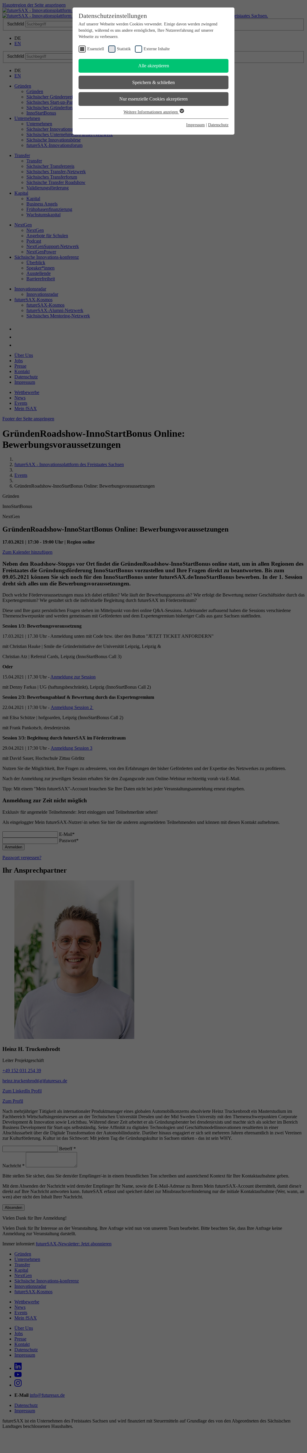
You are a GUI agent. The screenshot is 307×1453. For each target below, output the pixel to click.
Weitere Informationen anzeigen (151, 112)
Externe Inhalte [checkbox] (157, 49)
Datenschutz (218, 125)
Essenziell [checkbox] (95, 49)
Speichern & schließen (153, 82)
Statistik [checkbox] (124, 49)
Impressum (195, 125)
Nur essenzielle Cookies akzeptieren (153, 98)
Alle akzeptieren (153, 65)
